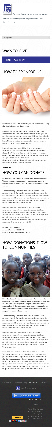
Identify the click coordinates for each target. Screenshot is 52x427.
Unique (40, 409)
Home (8, 60)
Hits (35, 409)
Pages (30, 409)
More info (7, 167)
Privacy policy (31, 388)
